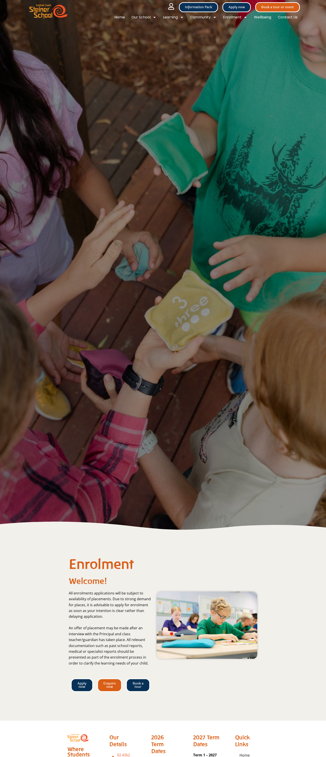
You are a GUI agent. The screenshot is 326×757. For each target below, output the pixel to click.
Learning (170, 17)
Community (200, 17)
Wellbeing (262, 17)
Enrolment (232, 17)
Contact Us (288, 17)
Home (119, 17)
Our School (141, 17)
